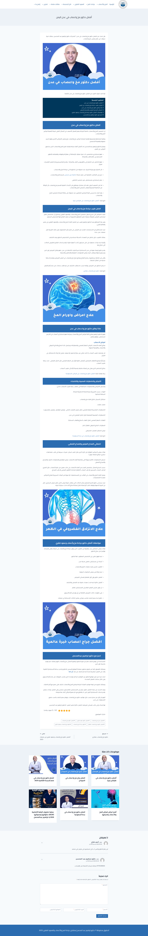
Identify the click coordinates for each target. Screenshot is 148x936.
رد (41, 842)
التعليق (104, 885)
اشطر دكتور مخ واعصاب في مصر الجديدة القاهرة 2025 (44, 779)
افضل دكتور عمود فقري (83, 720)
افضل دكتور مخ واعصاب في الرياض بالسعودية (80, 374)
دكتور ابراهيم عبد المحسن (86, 859)
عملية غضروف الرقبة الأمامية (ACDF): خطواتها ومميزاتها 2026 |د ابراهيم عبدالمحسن (43, 814)
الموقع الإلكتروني (55, 909)
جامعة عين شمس (70, 175)
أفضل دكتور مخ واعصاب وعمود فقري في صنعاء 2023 (55, 736)
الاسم (105, 909)
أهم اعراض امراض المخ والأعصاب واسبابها (107, 813)
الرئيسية (111, 4)
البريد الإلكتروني (79, 909)
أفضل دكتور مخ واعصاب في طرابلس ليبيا (86, 201)
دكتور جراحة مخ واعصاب (79, 724)
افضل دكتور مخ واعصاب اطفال (96, 724)
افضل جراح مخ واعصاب (98, 720)
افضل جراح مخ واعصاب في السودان (75, 779)
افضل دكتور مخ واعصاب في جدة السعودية (86, 436)
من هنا (71, 672)
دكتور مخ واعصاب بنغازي (91, 271)
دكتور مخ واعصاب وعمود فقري (63, 724)
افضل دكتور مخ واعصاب (68, 720)
